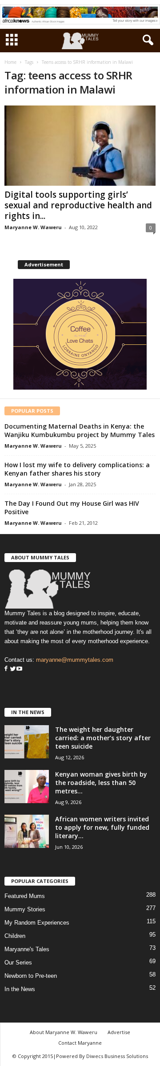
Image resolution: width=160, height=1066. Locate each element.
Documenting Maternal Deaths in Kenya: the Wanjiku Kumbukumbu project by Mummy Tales (79, 430)
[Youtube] (19, 669)
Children (14, 936)
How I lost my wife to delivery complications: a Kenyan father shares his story (77, 469)
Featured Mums (24, 896)
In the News (19, 989)
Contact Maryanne (80, 1042)
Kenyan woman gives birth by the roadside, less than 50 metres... (101, 782)
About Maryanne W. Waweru (63, 1032)
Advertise (119, 1032)
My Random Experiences (36, 922)
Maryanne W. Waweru (33, 227)
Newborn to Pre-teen (30, 975)
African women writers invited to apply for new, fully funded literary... (102, 827)
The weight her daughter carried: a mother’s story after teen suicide (103, 737)
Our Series (18, 962)
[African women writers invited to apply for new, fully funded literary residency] (26, 831)
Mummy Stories (24, 909)
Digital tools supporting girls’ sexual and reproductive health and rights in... (78, 205)
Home (10, 62)
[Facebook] (6, 669)
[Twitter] (12, 669)
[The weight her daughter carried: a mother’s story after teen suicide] (26, 741)
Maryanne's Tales (26, 949)
